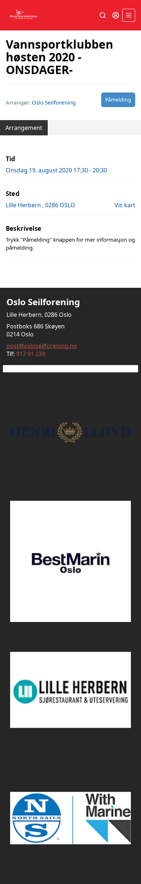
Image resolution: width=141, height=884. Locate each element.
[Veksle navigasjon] (128, 15)
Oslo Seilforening (54, 102)
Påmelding (118, 99)
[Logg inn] (115, 15)
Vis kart (125, 205)
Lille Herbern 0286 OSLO (40, 205)
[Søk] (102, 15)
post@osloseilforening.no (42, 346)
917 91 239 (30, 354)
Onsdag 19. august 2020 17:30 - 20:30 (56, 170)
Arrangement (23, 128)
